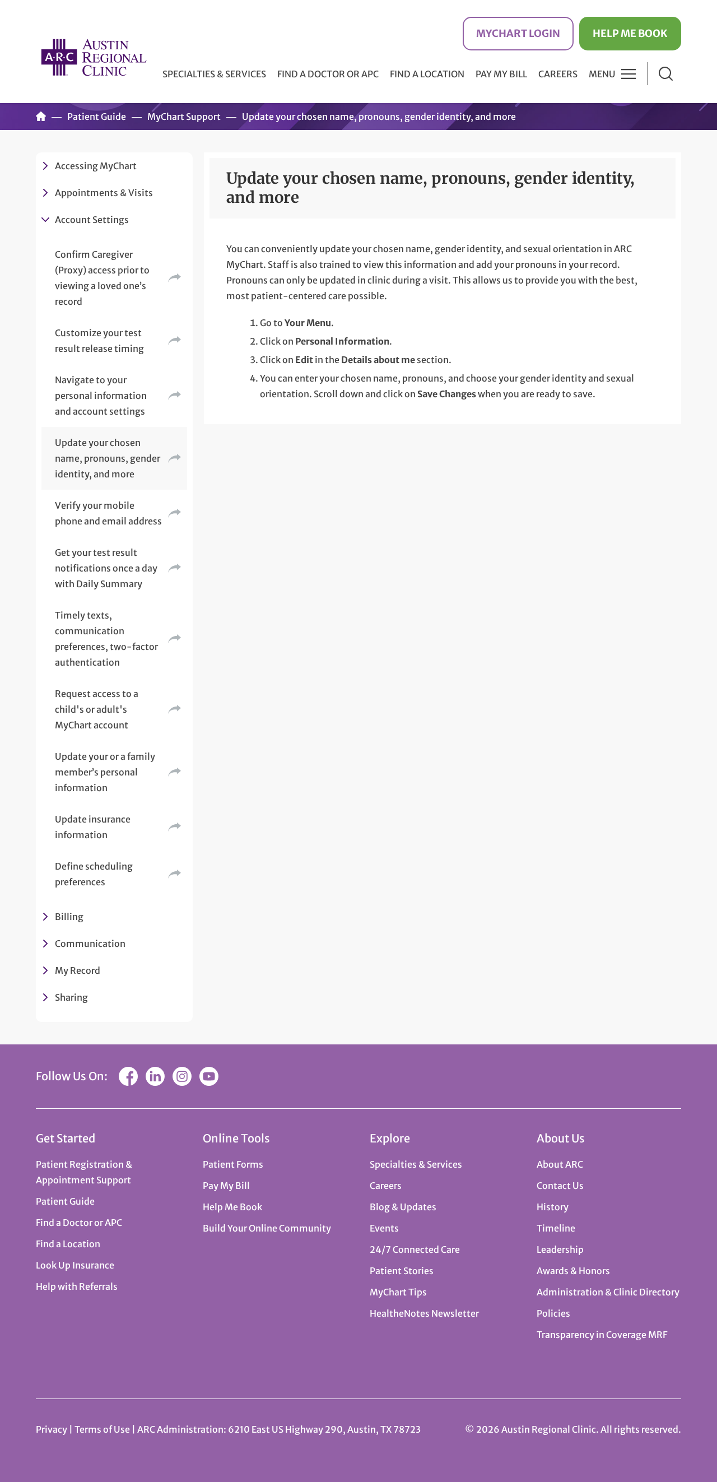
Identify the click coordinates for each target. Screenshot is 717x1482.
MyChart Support (184, 116)
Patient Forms (233, 1164)
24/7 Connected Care (415, 1249)
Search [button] (666, 74)
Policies (553, 1313)
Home (41, 117)
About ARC (560, 1164)
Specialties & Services (416, 1164)
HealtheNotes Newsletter (424, 1313)
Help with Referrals (77, 1286)
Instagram (182, 1076)
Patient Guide (96, 116)
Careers (558, 74)
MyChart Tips (398, 1292)
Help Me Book (630, 33)
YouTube (208, 1076)
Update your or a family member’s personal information (105, 772)
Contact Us (560, 1185)
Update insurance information (93, 827)
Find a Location (427, 74)
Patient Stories (402, 1270)
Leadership (560, 1249)
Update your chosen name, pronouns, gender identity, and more (107, 458)
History (553, 1206)
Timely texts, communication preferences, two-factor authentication (106, 639)
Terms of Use (103, 1429)
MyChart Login (518, 33)
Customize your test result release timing (99, 340)
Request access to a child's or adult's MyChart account (96, 709)
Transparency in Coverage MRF (602, 1334)
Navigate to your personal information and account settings (101, 395)
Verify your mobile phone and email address (108, 513)
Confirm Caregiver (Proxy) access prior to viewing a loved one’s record (102, 278)
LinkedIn (155, 1076)
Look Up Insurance (75, 1265)
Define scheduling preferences (94, 874)
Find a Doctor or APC (328, 74)
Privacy (51, 1429)
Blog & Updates (403, 1206)
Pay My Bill (501, 74)
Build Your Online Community (267, 1228)
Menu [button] (602, 74)
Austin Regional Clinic (93, 57)
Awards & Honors (573, 1270)
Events (384, 1228)
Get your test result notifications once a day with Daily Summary (106, 568)
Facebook (128, 1076)
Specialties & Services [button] (214, 74)
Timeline (556, 1228)
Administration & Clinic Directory (608, 1292)
